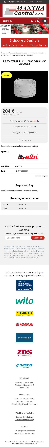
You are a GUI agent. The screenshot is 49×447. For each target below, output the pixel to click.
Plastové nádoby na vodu (18, 53)
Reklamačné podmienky (24, 419)
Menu (9, 20)
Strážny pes (26, 140)
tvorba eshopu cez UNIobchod (33, 441)
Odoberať (37, 238)
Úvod (3, 53)
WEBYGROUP (32, 443)
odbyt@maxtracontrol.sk (16, 2)
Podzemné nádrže (37, 53)
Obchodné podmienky (24, 417)
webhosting (16, 443)
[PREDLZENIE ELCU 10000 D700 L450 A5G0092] (24, 87)
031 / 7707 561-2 (36, 2)
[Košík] (44, 20)
